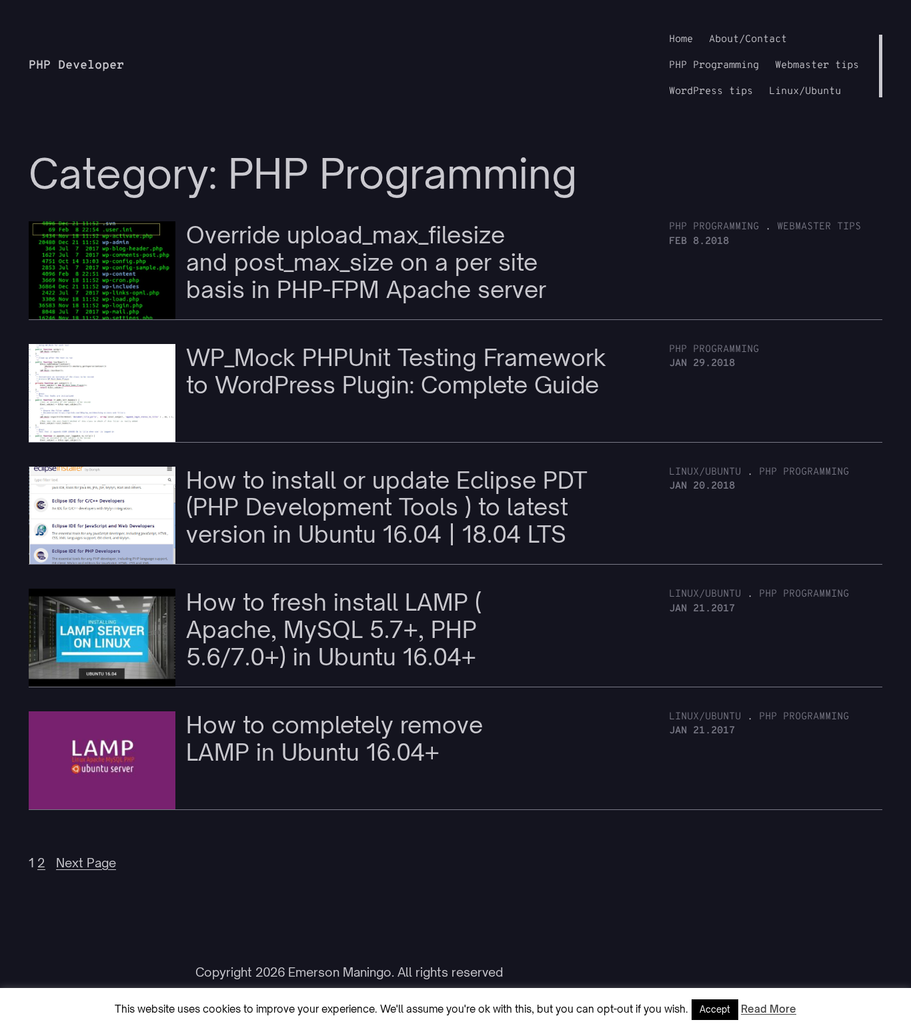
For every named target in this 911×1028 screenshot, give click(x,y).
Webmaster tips (819, 227)
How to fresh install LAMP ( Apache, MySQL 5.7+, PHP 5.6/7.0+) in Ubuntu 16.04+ (334, 629)
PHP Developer (76, 65)
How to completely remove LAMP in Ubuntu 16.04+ (334, 738)
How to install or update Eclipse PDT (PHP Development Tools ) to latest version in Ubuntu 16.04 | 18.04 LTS (387, 507)
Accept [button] (715, 1009)
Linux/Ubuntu (705, 472)
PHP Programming (714, 227)
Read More (768, 1009)
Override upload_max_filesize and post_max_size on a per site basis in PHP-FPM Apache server (366, 262)
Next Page (86, 862)
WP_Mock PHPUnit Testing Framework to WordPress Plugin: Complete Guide (396, 371)
